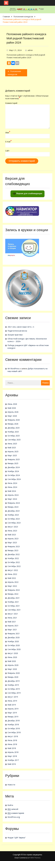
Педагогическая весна (17, 331)
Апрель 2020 (13, 665)
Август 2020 (13, 653)
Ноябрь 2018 (13, 724)
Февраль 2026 (14, 420)
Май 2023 (12, 534)
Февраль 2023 (14, 546)
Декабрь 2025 (14, 428)
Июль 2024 (12, 483)
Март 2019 (12, 712)
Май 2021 (12, 621)
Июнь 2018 (12, 744)
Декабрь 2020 (14, 637)
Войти (10, 805)
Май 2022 (12, 578)
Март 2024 (12, 499)
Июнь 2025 (12, 443)
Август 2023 (13, 526)
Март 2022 (12, 586)
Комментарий (11, 103)
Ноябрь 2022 (13, 558)
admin (30, 50)
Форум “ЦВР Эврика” (17, 837)
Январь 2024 (13, 507)
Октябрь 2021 (14, 606)
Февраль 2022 (14, 590)
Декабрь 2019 (14, 681)
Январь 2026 (13, 424)
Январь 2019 (13, 716)
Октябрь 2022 (14, 562)
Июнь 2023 (12, 530)
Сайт (7, 150)
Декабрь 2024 (14, 467)
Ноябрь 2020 (13, 641)
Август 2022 (13, 570)
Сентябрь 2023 (14, 523)
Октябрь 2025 (14, 435)
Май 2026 (12, 408)
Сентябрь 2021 (14, 610)
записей (13, 809)
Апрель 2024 (13, 495)
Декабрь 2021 (14, 598)
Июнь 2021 (12, 617)
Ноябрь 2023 (13, 515)
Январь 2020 (13, 677)
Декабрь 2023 (14, 511)
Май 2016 (12, 764)
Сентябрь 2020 (14, 649)
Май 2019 (12, 705)
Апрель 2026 (13, 412)
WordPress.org (14, 817)
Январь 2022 (13, 594)
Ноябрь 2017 (13, 760)
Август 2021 (13, 614)
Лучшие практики (15, 335)
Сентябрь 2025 (14, 439)
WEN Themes (35, 858)
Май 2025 (12, 447)
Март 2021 (12, 629)
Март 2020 (12, 669)
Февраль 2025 (14, 459)
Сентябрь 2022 (14, 566)
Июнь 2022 (12, 574)
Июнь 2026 (12, 404)
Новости (11, 784)
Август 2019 (13, 697)
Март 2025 (12, 455)
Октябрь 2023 (14, 519)
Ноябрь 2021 (13, 602)
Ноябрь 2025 (13, 431)
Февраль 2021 (14, 633)
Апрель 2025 (13, 451)
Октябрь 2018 (14, 728)
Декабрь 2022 (14, 554)
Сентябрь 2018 (14, 732)
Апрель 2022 (13, 582)
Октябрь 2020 (14, 645)
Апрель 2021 (13, 625)
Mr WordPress (13, 368)
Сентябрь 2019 (14, 693)
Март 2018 (12, 756)
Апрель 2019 (13, 708)
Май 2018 (12, 748)
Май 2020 (12, 661)
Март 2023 (12, 542)
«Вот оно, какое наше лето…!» (21, 327)
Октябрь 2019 (14, 689)
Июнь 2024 (12, 487)
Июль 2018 (12, 740)
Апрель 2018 (13, 752)
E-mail (8, 141)
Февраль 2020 (14, 673)
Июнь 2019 (12, 701)
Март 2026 (12, 416)
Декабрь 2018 (14, 720)
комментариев (16, 813)
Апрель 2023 (13, 538)
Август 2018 (13, 736)
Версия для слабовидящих (29, 193)
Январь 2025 (13, 463)
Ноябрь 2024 (13, 471)
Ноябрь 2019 (13, 685)
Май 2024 (12, 491)
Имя (7, 132)
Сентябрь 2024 (14, 479)
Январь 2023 (13, 550)
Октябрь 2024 (14, 475)
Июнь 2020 (12, 657)
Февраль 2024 (14, 503)
